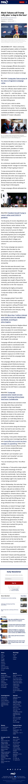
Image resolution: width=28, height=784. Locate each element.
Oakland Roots (16, 684)
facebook (13, 769)
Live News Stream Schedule (17, 750)
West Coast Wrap (4, 667)
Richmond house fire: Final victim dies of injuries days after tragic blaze (16, 642)
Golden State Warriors (17, 679)
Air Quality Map (4, 679)
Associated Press (4, 19)
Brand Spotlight (16, 722)
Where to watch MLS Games (5, 762)
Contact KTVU (16, 743)
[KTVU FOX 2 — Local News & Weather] (5, 2)
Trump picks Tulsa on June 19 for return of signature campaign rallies (14, 81)
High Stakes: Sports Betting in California (17, 702)
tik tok (18, 769)
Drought (3, 659)
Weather (3, 673)
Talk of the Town (16, 709)
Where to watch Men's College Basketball (6, 752)
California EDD (4, 697)
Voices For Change (17, 717)
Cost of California (4, 700)
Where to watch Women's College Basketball (4, 756)
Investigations (5, 695)
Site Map (15, 756)
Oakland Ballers (16, 685)
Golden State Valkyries (17, 682)
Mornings (15, 652)
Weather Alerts (4, 675)
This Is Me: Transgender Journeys (17, 711)
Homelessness (4, 699)
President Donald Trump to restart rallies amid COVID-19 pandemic (13, 215)
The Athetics (15, 687)
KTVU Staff (15, 740)
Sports (15, 673)
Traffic (14, 656)
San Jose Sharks (16, 689)
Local (2, 654)
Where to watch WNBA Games (6, 759)
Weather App (4, 685)
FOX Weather (4, 687)
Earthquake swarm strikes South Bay (8, 598)
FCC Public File (16, 758)
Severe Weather (4, 684)
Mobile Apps (15, 752)
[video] (23, 599)
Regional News (17, 725)
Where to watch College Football (4, 743)
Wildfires (3, 660)
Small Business (4, 730)
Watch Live (22, 2)
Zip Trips (15, 654)
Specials (15, 695)
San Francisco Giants (17, 681)
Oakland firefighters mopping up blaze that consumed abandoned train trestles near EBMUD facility (16, 631)
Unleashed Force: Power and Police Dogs (4, 705)
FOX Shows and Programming (16, 746)
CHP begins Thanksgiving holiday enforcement (8, 604)
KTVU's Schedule (16, 748)
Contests (15, 657)
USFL (14, 692)
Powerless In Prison (5, 702)
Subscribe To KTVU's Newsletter (17, 754)
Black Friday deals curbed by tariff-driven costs (9, 610)
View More (23, 596)
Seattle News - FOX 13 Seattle (17, 733)
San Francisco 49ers (17, 678)
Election (2, 670)
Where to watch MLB (5, 745)
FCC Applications (16, 759)
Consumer (3, 663)
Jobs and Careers (16, 742)
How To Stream (16, 739)
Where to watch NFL (5, 740)
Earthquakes (3, 682)
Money (3, 725)
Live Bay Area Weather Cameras (6, 677)
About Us (15, 737)
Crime (2, 657)
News (2, 652)
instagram (15, 769)
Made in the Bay (16, 704)
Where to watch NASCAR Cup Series (5, 747)
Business (3, 662)
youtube (10, 769)
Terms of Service (15, 590)
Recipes (14, 659)
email (8, 769)
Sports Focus (15, 707)
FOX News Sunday (5, 668)
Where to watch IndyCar (4, 750)
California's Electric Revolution (17, 698)
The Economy (4, 728)
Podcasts (3, 665)
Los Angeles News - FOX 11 (17, 728)
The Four (15, 700)
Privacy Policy (15, 589)
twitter (20, 769)
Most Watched (5, 596)
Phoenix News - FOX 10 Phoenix (17, 730)
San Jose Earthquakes (17, 690)
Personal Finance (4, 727)
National (3, 656)
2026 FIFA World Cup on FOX (17, 676)
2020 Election (10, 19)
